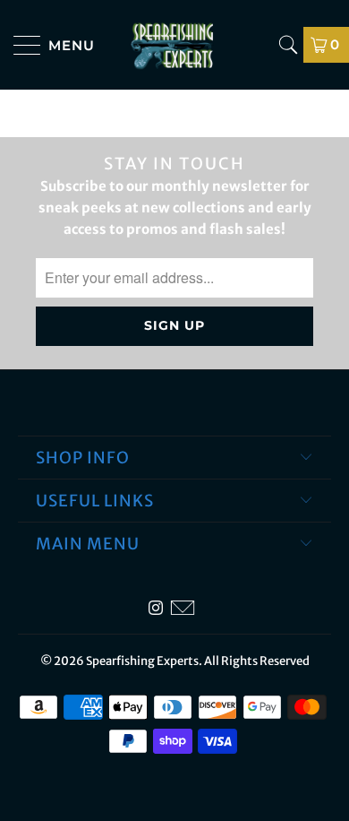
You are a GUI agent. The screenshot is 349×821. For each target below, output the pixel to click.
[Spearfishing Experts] (175, 45)
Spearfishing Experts (142, 661)
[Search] (288, 45)
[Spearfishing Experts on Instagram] (156, 608)
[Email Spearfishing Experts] (182, 608)
